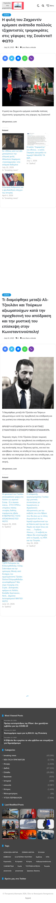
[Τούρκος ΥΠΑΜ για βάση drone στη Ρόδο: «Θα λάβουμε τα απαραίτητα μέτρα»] (28, 813)
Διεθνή (6, 15)
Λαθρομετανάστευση (43, 862)
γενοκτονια (19, 871)
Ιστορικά (7, 781)
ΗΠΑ (47, 857)
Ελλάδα (7, 772)
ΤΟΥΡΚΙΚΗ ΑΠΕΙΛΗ (33, 866)
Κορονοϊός (7, 862)
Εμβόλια (39, 857)
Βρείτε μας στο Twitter (15, 879)
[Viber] (31, 58)
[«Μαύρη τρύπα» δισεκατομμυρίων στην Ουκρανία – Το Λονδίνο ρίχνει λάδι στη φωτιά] (10, 834)
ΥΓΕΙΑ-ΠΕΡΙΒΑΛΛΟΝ (13, 798)
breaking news (10, 755)
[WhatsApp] (24, 58)
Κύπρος (7, 789)
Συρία (20, 866)
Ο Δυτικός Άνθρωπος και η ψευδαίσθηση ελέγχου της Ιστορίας (12, 190)
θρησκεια (7, 777)
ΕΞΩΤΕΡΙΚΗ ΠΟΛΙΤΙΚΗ (23, 857)
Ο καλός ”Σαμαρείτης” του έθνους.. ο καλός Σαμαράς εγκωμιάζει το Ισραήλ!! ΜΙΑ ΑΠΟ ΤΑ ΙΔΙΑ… (36, 152)
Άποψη (7, 764)
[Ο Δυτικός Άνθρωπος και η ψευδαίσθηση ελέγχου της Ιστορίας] (13, 179)
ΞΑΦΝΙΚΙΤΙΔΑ (9, 866)
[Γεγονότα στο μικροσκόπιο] (13, 5)
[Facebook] (5, 58)
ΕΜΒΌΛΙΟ (7, 857)
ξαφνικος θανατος (33, 871)
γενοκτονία (7, 871)
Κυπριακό (18, 862)
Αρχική (28, 898)
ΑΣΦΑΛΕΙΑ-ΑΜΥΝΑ (11, 852)
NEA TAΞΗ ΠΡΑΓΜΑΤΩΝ (14, 760)
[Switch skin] (38, 7)
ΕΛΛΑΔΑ (41, 852)
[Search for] (43, 7)
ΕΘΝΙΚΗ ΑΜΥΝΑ (28, 852)
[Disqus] (28, 247)
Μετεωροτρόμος (11, 793)
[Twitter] (11, 58)
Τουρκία (47, 866)
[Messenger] (18, 58)
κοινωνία (7, 785)
